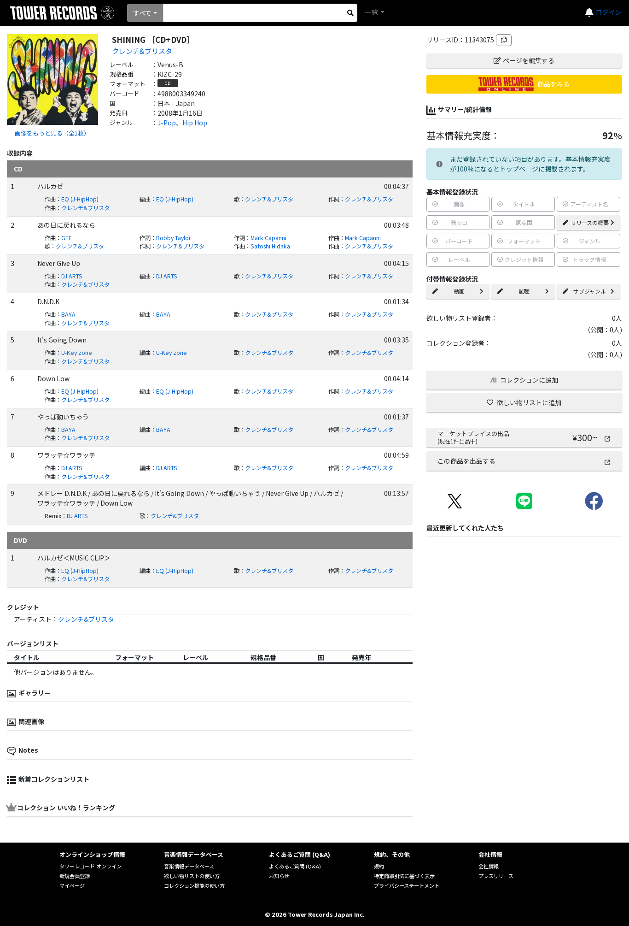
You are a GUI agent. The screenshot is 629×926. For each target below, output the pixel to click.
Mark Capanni (268, 238)
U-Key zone (76, 352)
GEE (66, 238)
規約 (379, 866)
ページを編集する (528, 60)
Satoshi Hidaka (270, 246)
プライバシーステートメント (406, 885)
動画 (459, 291)
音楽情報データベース (189, 866)
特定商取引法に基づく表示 (404, 875)
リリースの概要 (590, 222)
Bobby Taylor (173, 238)
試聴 (524, 291)
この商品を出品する (466, 461)
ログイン (609, 12)
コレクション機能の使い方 (194, 885)
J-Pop (166, 122)
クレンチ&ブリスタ (142, 51)
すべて (142, 13)
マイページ (72, 885)
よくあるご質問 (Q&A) (295, 866)
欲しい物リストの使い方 (192, 875)
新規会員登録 (74, 875)
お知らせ (279, 875)
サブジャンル (589, 291)
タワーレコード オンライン (90, 866)
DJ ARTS (71, 276)
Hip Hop (194, 122)
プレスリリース (495, 875)
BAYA (68, 314)
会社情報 (488, 866)
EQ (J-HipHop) (80, 199)
